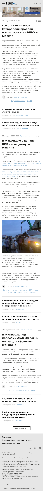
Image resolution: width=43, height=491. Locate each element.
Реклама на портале (11, 443)
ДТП (30, 290)
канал (14, 290)
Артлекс (31, 488)
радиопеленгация (18, 101)
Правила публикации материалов (17, 440)
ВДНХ (29, 101)
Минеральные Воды (21, 390)
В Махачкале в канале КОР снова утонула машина (18, 110)
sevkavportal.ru (7, 478)
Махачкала (23, 290)
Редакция (6, 437)
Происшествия (22, 115)
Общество (20, 309)
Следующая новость (21, 428)
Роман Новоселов (20, 97)
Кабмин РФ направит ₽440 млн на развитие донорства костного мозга (20, 317)
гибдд (33, 390)
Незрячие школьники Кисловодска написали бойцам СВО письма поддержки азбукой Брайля (20, 303)
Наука (18, 322)
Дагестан (6, 290)
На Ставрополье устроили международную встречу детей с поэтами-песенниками (18, 414)
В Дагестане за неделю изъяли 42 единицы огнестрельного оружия (19, 400)
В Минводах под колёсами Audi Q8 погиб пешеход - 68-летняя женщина (20, 124)
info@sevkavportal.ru (14, 473)
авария (37, 290)
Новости (37, 3)
